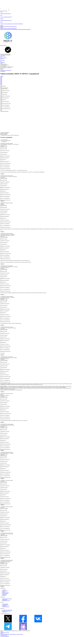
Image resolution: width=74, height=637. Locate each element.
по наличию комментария (5, 140)
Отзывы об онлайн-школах (7, 598)
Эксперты (16, 29)
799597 (13, 630)
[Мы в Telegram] (8, 629)
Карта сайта (4, 594)
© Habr (1, 631)
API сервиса (4, 605)
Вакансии (2, 29)
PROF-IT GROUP (3, 45)
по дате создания (4, 139)
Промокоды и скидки (6, 600)
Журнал (29, 29)
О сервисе (2, 632)
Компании (20, 29)
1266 (7, 630)
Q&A (3, 636)
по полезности (3, 141)
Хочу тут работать (3, 57)
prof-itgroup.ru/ (2, 71)
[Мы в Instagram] (53, 622)
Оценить (1, 76)
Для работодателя (5, 604)
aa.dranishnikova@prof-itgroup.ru (5, 70)
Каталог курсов (5, 593)
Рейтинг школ (4, 599)
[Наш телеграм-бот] (23, 629)
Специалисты (6, 29)
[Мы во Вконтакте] (38, 622)
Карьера (5, 636)
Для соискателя (3, 634)
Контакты (4, 595)
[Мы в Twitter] (8, 622)
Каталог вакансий (5, 592)
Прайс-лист (4, 611)
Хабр (1, 636)
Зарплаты (26, 29)
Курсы (8, 636)
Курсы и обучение (12, 29)
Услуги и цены (5, 590)
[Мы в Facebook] (23, 622)
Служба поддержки (5, 606)
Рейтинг (23, 29)
